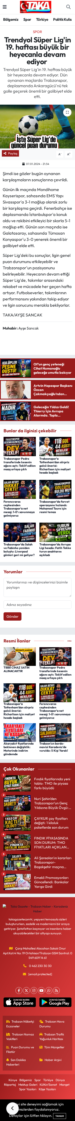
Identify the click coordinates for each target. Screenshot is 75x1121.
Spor (27, 19)
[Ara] (68, 7)
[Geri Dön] (12, 1108)
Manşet (64, 1085)
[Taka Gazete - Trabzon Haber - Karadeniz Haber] (35, 6)
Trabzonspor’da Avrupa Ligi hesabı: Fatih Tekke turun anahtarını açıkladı (55, 550)
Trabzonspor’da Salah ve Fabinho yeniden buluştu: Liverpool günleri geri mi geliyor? (19, 550)
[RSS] (56, 990)
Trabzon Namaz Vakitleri (20, 1036)
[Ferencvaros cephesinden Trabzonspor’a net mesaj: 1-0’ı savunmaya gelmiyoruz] (20, 489)
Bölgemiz (10, 19)
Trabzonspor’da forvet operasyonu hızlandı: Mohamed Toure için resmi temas (54, 507)
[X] (26, 990)
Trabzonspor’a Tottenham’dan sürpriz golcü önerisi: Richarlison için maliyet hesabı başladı (55, 465)
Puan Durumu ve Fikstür (20, 1049)
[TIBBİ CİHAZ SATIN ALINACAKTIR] (20, 656)
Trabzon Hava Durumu (52, 1023)
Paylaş (12, 153)
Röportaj (10, 1085)
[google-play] (55, 1003)
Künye (13, 1080)
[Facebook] (18, 990)
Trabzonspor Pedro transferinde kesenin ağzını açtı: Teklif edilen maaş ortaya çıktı (20, 464)
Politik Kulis (62, 19)
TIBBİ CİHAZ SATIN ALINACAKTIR (16, 669)
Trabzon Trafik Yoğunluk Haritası (51, 1036)
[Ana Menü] (5, 7)
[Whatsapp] (48, 990)
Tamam (59, 1116)
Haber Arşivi (53, 1060)
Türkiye (42, 19)
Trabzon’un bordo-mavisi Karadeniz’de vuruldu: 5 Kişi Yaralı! (53, 747)
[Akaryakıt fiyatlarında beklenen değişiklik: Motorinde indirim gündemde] (20, 732)
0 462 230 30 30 (40, 966)
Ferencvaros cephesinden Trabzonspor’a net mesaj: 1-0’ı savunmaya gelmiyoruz (19, 508)
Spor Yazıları (27, 1089)
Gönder (12, 616)
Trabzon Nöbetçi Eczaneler (20, 1023)
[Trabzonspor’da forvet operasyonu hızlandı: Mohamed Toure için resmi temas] (55, 489)
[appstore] (20, 1003)
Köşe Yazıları (47, 1089)
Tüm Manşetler (54, 1047)
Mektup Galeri (27, 1085)
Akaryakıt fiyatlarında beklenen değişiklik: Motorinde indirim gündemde (19, 749)
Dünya (60, 1080)
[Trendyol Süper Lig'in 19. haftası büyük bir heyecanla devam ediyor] (37, 126)
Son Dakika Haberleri (16, 1062)
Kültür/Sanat (48, 1085)
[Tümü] (69, 641)
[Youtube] (41, 990)
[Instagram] (33, 990)
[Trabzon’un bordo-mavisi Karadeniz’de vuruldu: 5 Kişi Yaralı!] (55, 732)
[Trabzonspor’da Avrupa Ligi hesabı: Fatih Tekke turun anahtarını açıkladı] (55, 532)
